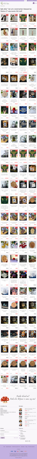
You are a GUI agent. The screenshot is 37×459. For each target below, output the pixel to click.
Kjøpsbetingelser (8, 446)
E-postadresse (2, 430)
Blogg (26, 446)
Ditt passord (2, 433)
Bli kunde (1, 409)
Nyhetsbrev (23, 446)
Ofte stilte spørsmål (31, 446)
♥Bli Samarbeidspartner (3, 410)
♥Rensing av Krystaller (3, 411)
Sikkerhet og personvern (16, 446)
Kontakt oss (2, 414)
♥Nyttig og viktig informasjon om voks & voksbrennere (8, 412)
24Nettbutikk (20, 457)
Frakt (4, 446)
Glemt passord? (16, 437)
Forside (1, 5)
